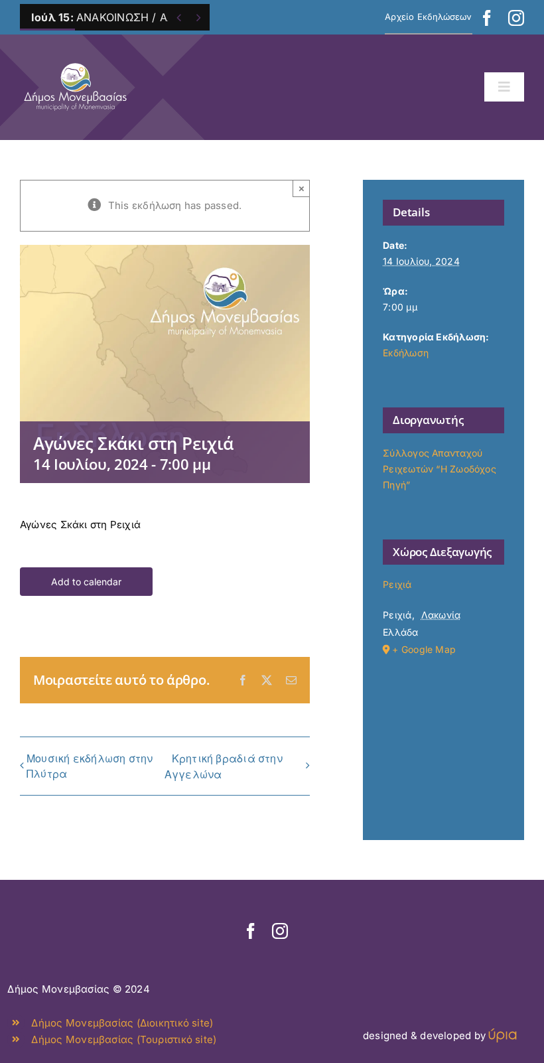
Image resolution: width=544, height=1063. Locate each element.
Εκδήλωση (406, 352)
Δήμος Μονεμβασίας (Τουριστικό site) (123, 1039)
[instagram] (516, 18)
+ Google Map (424, 649)
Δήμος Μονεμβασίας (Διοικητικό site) (122, 1023)
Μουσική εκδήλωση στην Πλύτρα (90, 765)
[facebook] (487, 18)
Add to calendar (86, 581)
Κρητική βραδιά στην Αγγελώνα (224, 766)
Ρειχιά (397, 584)
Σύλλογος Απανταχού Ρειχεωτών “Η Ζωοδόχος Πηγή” (439, 468)
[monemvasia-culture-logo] (75, 59)
